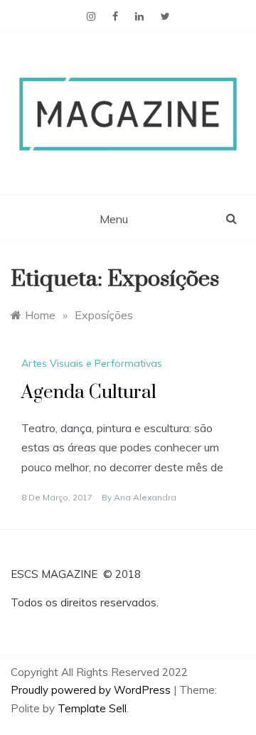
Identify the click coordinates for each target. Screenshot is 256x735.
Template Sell (92, 708)
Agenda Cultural (88, 392)
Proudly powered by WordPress (92, 690)
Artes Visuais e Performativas (91, 363)
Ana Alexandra (145, 497)
